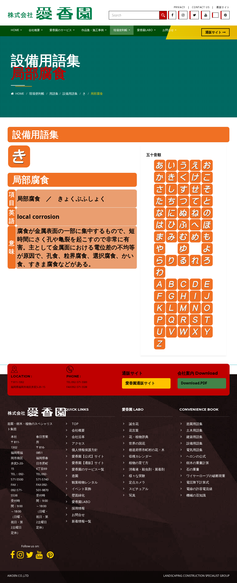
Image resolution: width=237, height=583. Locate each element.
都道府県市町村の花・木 (147, 450)
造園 (75, 475)
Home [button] (15, 30)
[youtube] (206, 15)
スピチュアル (138, 488)
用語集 (53, 93)
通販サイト (223, 7)
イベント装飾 (81, 488)
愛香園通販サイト (140, 383)
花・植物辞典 (138, 437)
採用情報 (78, 508)
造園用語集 (194, 424)
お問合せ (78, 514)
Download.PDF (194, 383)
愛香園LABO (81, 501)
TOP (75, 424)
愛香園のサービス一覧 (88, 469)
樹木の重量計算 (197, 463)
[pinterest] (225, 15)
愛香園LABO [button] (145, 30)
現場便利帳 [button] (120, 30)
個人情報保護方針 (85, 450)
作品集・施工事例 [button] (92, 30)
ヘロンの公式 (196, 456)
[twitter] (194, 15)
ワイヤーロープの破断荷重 (205, 475)
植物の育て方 (138, 463)
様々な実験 (137, 475)
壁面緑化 (78, 495)
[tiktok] (215, 14)
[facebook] (172, 15)
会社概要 (78, 430)
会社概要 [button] (35, 30)
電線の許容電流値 (199, 488)
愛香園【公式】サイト (88, 456)
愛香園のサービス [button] (61, 30)
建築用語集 (194, 437)
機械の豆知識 (196, 495)
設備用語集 (70, 93)
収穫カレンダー (140, 456)
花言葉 (134, 430)
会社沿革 (78, 437)
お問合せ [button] (168, 30)
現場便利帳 (36, 93)
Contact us (200, 7)
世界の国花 (137, 443)
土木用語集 (194, 430)
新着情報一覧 (81, 521)
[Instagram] (183, 15)
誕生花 (134, 424)
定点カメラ (137, 482)
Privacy (179, 7)
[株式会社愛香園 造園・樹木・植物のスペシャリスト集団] (50, 12)
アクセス (78, 443)
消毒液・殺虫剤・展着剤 (147, 469)
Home (19, 93)
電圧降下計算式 (197, 482)
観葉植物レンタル (85, 482)
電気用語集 (194, 450)
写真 (132, 495)
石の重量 (192, 469)
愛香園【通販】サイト (88, 463)
